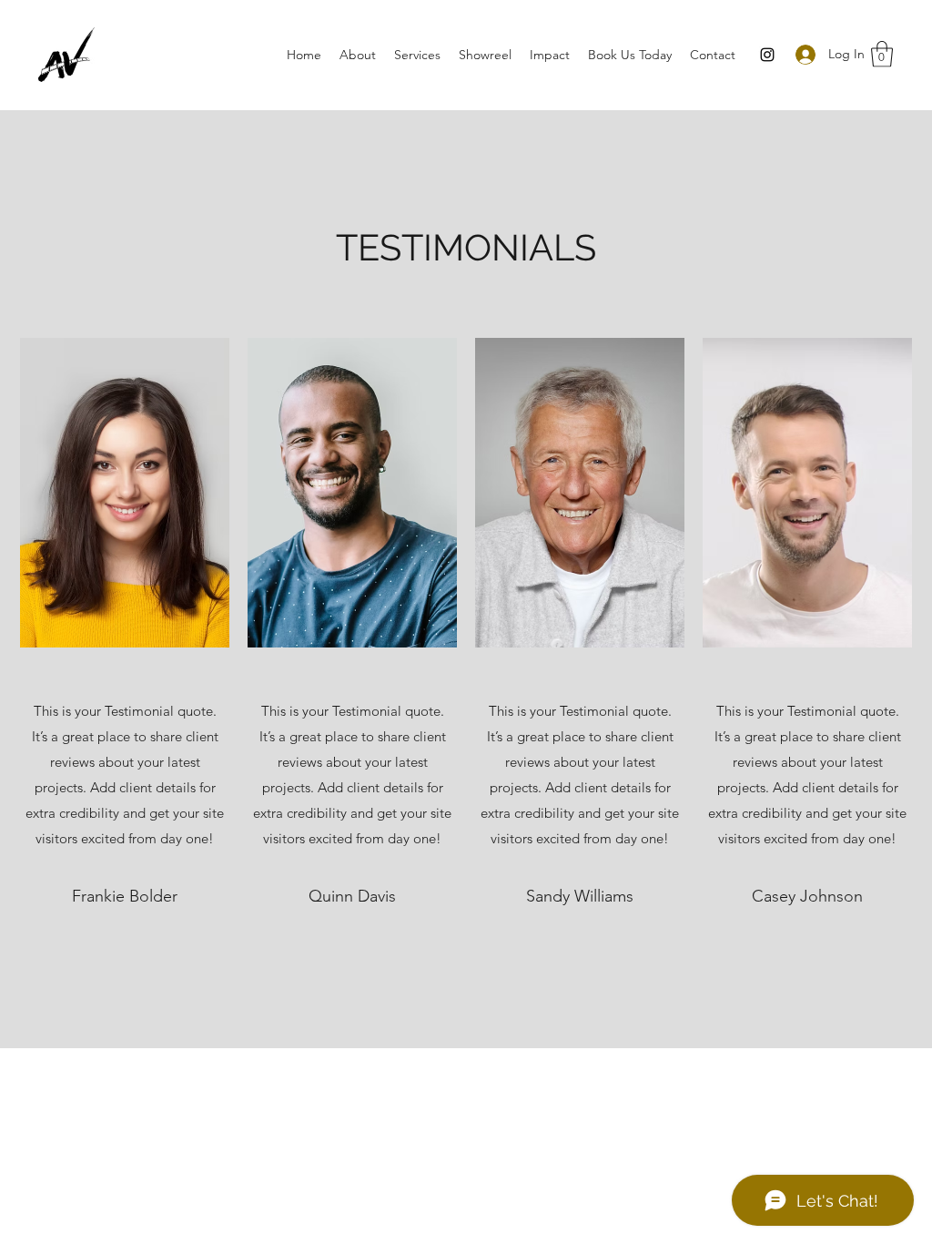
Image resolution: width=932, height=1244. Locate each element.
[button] (882, 54)
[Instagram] (767, 55)
